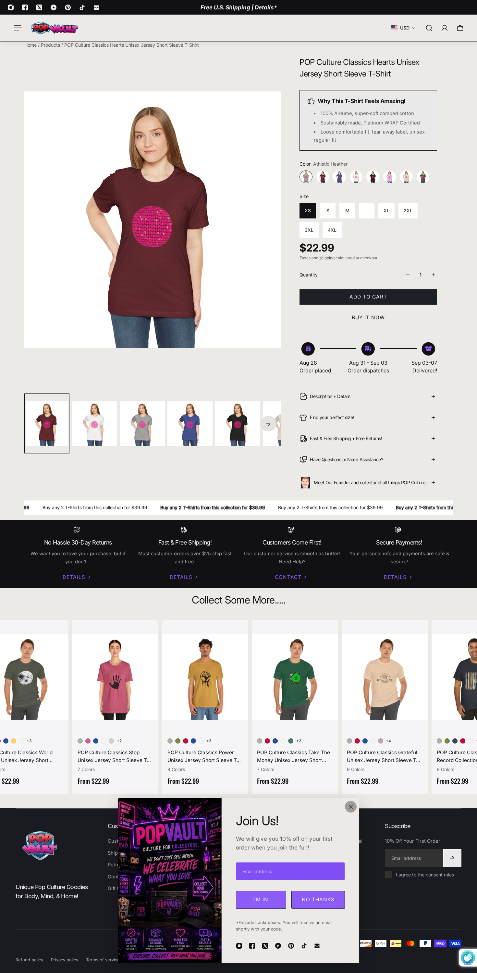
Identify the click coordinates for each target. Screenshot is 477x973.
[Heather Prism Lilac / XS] (379, 741)
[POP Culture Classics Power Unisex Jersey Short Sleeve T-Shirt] (204, 677)
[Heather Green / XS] (176, 741)
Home (31, 45)
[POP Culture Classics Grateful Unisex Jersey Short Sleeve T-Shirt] (383, 677)
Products (51, 45)
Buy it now (368, 317)
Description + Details (330, 396)
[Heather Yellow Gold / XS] (12, 741)
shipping (327, 257)
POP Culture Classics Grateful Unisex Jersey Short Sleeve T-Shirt (381, 756)
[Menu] (16, 28)
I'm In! (261, 900)
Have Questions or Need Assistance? (346, 459)
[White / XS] (20, 741)
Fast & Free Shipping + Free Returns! (346, 438)
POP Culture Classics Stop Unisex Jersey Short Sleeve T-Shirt (112, 756)
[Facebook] (25, 7)
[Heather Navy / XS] (453, 741)
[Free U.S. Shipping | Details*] (239, 7)
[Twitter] (39, 7)
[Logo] (54, 28)
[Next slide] (268, 423)
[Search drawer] (429, 28)
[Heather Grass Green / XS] (289, 741)
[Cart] (460, 28)
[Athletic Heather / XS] (78, 741)
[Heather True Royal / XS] (4, 741)
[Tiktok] (82, 7)
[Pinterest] (68, 7)
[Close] (351, 807)
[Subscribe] (452, 858)
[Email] (96, 7)
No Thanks (318, 900)
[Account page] (444, 28)
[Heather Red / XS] (184, 741)
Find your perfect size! (332, 417)
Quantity (309, 274)
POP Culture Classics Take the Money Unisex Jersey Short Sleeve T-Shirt (292, 756)
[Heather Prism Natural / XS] (110, 741)
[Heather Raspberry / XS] (86, 741)
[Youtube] (53, 7)
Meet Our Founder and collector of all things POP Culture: (370, 482)
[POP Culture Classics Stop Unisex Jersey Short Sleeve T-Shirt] (114, 677)
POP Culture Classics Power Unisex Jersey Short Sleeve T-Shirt (202, 756)
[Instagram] (11, 7)
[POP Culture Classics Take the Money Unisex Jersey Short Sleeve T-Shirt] (293, 677)
